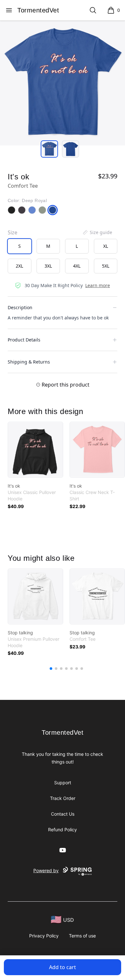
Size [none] (12, 232)
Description (20, 307)
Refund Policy (62, 829)
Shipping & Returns (29, 362)
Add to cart (62, 967)
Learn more (97, 285)
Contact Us (62, 814)
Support (62, 782)
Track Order (62, 798)
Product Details (24, 340)
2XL (19, 266)
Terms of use (82, 935)
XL (105, 246)
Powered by (46, 870)
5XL (105, 266)
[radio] (19, 246)
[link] (35, 449)
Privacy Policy (44, 935)
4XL (76, 266)
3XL (48, 266)
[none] (97, 232)
